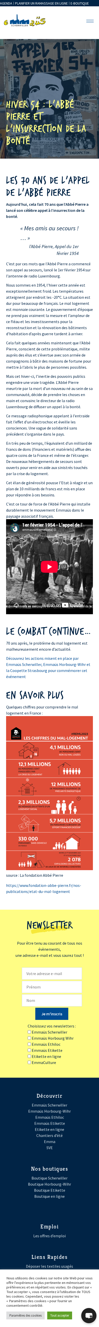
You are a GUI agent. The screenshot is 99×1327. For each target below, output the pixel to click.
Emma (49, 1141)
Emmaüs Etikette (49, 1123)
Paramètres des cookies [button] (25, 1315)
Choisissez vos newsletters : (52, 1026)
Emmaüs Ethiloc (49, 1117)
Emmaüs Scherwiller (49, 1105)
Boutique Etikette (49, 1190)
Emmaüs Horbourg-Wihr (49, 1111)
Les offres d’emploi (49, 1235)
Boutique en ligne (49, 1196)
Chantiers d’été (49, 1135)
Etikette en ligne (49, 1129)
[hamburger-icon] (90, 21)
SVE (49, 1147)
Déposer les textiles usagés (49, 1266)
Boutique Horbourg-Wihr (49, 1184)
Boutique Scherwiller (49, 1178)
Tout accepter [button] (59, 1315)
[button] (88, 1315)
